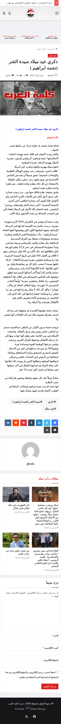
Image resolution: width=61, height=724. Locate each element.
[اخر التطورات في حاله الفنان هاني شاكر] (16, 494)
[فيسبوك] (55, 423)
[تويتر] (47, 423)
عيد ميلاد (49, 408)
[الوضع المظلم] (9, 14)
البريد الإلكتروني (50, 647)
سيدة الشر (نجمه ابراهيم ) (26, 401)
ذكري (51, 401)
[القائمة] (57, 14)
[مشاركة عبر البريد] (55, 430)
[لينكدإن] (39, 423)
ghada (50, 75)
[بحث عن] (4, 14)
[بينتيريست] (23, 423)
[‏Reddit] (16, 423)
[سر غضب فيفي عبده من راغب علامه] (16, 540)
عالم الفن (41, 49)
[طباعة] (47, 430)
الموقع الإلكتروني (50, 660)
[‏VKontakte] (8, 423)
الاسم (55, 635)
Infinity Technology (38, 709)
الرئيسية (51, 49)
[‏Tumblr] (31, 423)
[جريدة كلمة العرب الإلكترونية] (30, 13)
